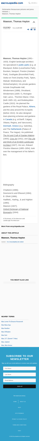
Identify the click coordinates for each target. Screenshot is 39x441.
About (15, 242)
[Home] (12, 3)
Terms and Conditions (19, 425)
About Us (23, 401)
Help (19, 407)
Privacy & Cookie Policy (19, 419)
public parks (24, 65)
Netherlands (16, 129)
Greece (15, 126)
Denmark (7, 126)
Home (15, 401)
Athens (32, 106)
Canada (8, 119)
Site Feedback (19, 413)
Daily (19, 430)
